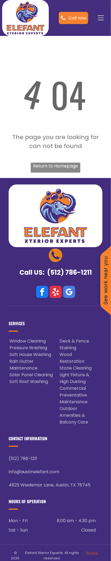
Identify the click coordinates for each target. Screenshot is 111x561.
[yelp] (56, 292)
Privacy (92, 552)
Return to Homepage (55, 166)
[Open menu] (100, 18)
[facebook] (42, 292)
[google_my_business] (69, 292)
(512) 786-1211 (69, 272)
